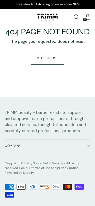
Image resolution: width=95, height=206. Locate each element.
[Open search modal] (76, 17)
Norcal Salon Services (49, 163)
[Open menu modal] (7, 17)
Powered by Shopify (19, 173)
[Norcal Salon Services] (47, 17)
